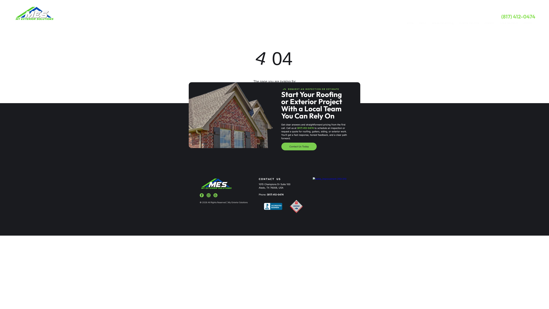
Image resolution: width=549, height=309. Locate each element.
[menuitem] (410, 23)
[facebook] (202, 195)
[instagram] (209, 195)
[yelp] (215, 195)
